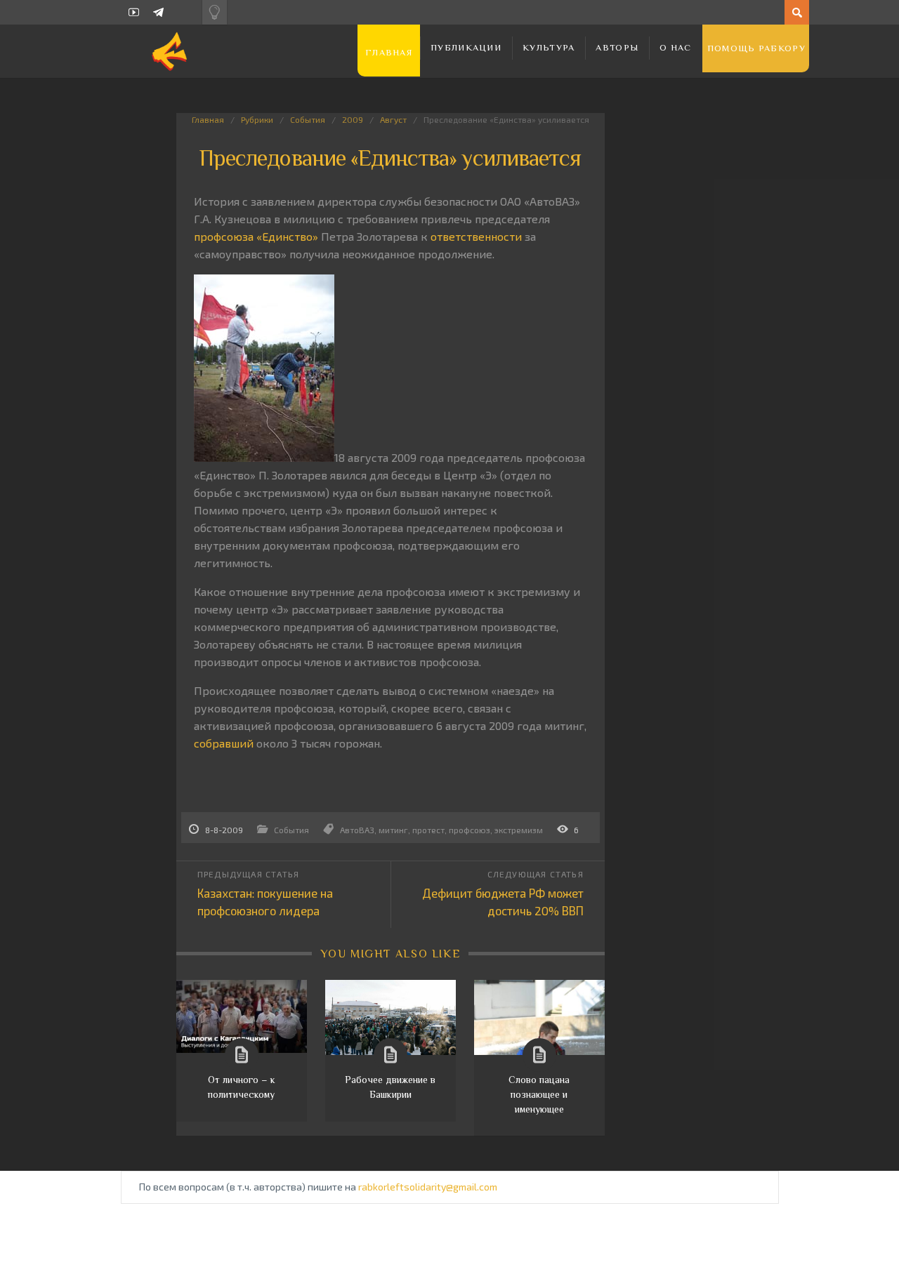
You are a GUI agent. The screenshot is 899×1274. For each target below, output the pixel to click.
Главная (388, 52)
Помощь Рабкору (756, 48)
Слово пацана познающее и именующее (539, 1094)
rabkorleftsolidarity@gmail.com (427, 1187)
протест (428, 830)
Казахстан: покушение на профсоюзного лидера (265, 901)
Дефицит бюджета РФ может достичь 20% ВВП (503, 901)
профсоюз (469, 830)
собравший (224, 743)
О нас (676, 47)
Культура (549, 47)
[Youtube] (134, 12)
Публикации (466, 47)
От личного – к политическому (241, 1087)
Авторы (617, 47)
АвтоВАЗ (357, 830)
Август (393, 119)
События (307, 119)
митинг (393, 830)
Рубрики (257, 119)
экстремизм (518, 830)
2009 (352, 119)
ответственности (476, 236)
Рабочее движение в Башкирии (390, 1087)
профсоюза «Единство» (256, 236)
